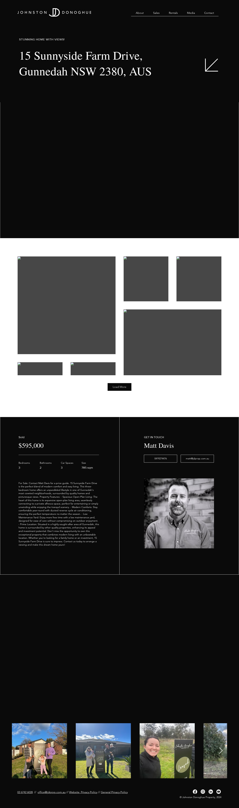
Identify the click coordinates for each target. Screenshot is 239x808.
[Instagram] (203, 791)
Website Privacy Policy (83, 792)
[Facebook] (195, 791)
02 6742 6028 (25, 792)
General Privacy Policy (114, 792)
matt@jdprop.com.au (197, 458)
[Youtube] (218, 791)
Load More (119, 387)
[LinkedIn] (211, 791)
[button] (139, 14)
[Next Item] (221, 750)
